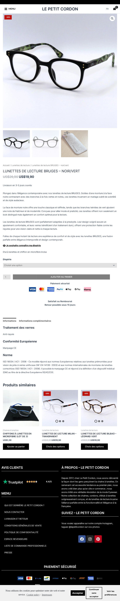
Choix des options (55, 446)
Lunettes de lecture (20, 165)
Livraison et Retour (16, 519)
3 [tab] (63, 421)
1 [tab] (57, 421)
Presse (8, 552)
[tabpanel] (60, 408)
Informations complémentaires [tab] (35, 321)
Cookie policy (33, 595)
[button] (112, 18)
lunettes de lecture (100, 499)
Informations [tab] (9, 321)
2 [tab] (60, 421)
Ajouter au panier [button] (16, 446)
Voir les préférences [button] (111, 593)
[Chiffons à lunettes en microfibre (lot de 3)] (21, 408)
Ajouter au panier (61, 277)
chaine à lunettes (105, 481)
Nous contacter (14, 512)
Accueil (6, 165)
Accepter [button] (77, 593)
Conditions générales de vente (23, 525)
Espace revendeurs (15, 539)
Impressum (47, 595)
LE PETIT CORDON (60, 8)
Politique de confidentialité (21, 532)
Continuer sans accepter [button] (94, 593)
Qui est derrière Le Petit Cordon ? (24, 505)
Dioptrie (7, 259)
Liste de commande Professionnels (25, 546)
